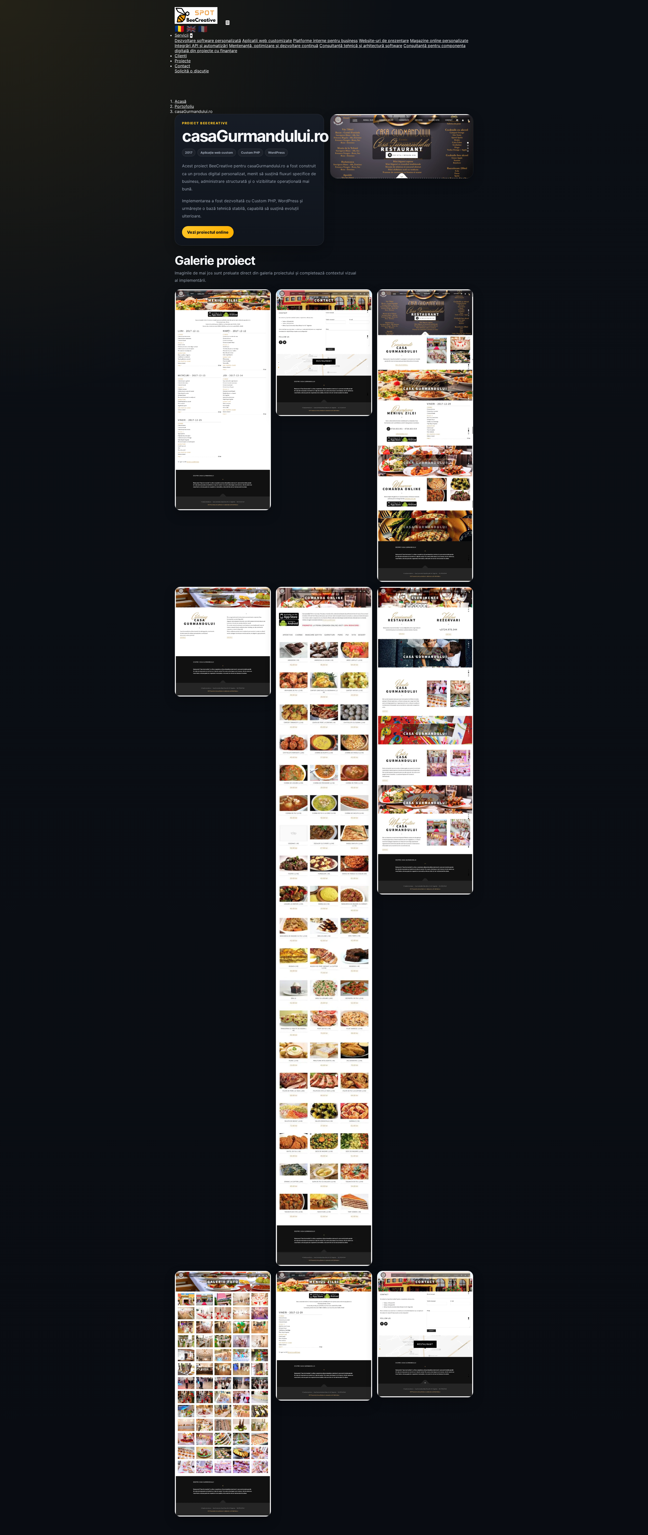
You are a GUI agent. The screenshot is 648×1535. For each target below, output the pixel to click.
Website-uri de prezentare (384, 40)
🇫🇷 (203, 29)
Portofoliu (184, 106)
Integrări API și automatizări (201, 45)
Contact (182, 65)
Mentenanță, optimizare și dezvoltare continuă (273, 45)
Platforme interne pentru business (325, 40)
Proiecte (183, 60)
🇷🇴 (179, 28)
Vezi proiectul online (208, 232)
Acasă (180, 101)
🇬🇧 (191, 29)
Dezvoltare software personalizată (208, 40)
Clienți (181, 55)
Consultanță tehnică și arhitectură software (360, 45)
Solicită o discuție (192, 70)
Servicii (182, 35)
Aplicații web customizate (267, 40)
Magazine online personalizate (439, 40)
